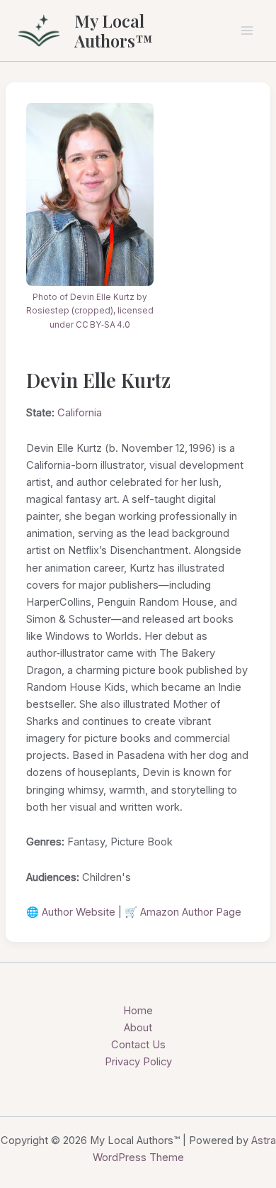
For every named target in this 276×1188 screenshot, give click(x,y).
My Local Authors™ (113, 30)
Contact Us (138, 1044)
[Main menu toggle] (247, 30)
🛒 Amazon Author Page (183, 912)
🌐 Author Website (70, 912)
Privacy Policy (138, 1061)
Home (138, 1010)
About (138, 1027)
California (79, 412)
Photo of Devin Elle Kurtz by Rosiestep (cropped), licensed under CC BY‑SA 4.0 (90, 311)
